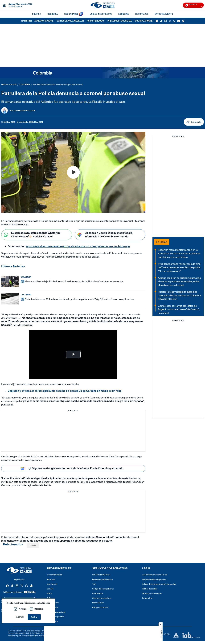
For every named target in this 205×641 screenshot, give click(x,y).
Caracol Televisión (54, 575)
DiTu (49, 598)
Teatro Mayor (52, 607)
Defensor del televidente (102, 579)
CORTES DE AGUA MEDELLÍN (70, 21)
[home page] (102, 5)
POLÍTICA (36, 14)
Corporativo (147, 598)
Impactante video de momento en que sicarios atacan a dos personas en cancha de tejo (78, 246)
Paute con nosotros (100, 607)
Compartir (194, 122)
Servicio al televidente (101, 575)
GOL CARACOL (71, 14)
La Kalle (50, 589)
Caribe (33, 545)
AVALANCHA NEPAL (43, 21)
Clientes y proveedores (101, 598)
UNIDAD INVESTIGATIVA (101, 14)
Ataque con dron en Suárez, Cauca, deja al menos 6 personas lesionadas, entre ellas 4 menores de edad (179, 281)
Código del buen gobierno (103, 589)
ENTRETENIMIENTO (164, 14)
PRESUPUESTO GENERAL (119, 21)
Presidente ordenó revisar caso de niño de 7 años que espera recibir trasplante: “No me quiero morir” (179, 267)
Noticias (22, 609)
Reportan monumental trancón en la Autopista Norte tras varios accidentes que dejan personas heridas (179, 253)
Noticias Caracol (8, 84)
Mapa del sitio (98, 602)
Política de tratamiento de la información (159, 584)
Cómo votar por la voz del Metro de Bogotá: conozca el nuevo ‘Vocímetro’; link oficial (178, 309)
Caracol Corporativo (55, 616)
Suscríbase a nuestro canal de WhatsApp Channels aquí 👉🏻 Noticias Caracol (36, 234)
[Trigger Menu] (4, 5)
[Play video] (73, 172)
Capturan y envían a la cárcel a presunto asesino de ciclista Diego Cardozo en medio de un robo (65, 390)
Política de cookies (149, 589)
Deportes (38, 609)
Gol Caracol (52, 584)
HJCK (49, 593)
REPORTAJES (141, 14)
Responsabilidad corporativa (154, 579)
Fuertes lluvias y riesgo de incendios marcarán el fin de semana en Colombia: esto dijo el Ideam (179, 295)
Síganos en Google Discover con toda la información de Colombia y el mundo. (108, 234)
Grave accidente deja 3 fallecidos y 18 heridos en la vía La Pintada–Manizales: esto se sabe (74, 281)
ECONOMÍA (123, 14)
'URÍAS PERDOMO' (95, 21)
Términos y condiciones (152, 593)
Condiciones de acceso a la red (154, 575)
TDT (94, 584)
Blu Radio (51, 579)
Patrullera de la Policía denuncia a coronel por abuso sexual (57, 84)
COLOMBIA (52, 14)
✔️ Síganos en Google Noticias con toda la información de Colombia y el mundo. (76, 468)
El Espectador (53, 602)
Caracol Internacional (56, 612)
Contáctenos (97, 593)
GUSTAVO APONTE (143, 21)
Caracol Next (52, 621)
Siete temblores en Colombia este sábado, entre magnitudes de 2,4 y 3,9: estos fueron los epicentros (79, 298)
